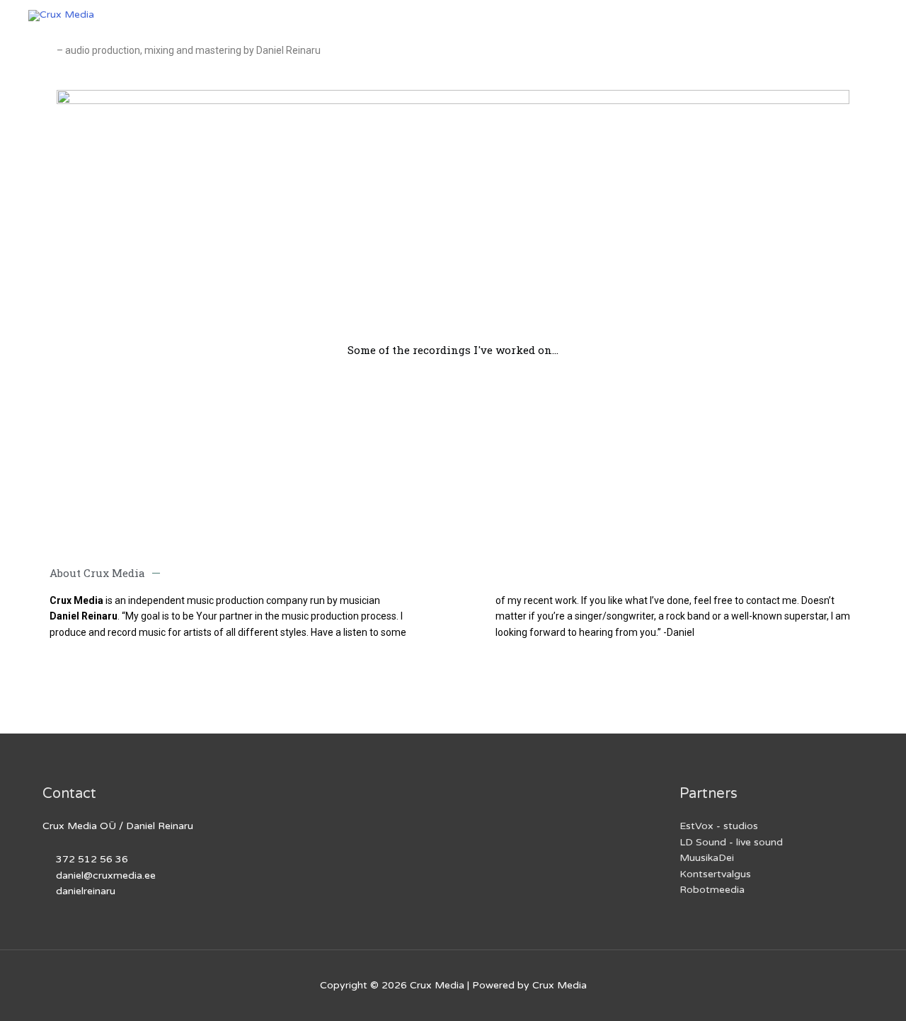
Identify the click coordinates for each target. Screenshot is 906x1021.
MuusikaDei (707, 858)
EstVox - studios (719, 826)
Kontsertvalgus (715, 874)
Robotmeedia (712, 890)
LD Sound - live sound (731, 842)
